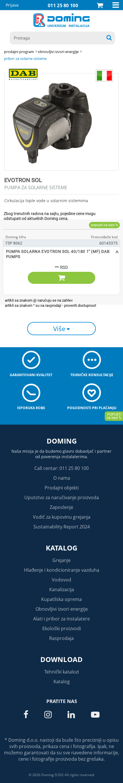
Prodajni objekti (62, 488)
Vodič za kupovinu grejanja (61, 517)
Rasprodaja (61, 638)
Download (61, 659)
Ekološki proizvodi (61, 628)
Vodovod (61, 580)
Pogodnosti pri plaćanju (91, 407)
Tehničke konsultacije (91, 374)
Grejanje (61, 560)
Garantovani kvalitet (31, 374)
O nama (61, 478)
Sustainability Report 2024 (61, 527)
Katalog (61, 547)
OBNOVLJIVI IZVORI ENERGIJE (58, 51)
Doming (62, 441)
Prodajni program (19, 51)
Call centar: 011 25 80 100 (61, 468)
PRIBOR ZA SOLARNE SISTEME (25, 58)
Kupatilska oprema (61, 599)
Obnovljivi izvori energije (61, 609)
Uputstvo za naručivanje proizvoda (61, 497)
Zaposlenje (61, 507)
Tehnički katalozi (61, 672)
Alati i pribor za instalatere (61, 619)
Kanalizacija (61, 589)
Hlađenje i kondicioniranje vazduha (61, 570)
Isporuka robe (31, 407)
